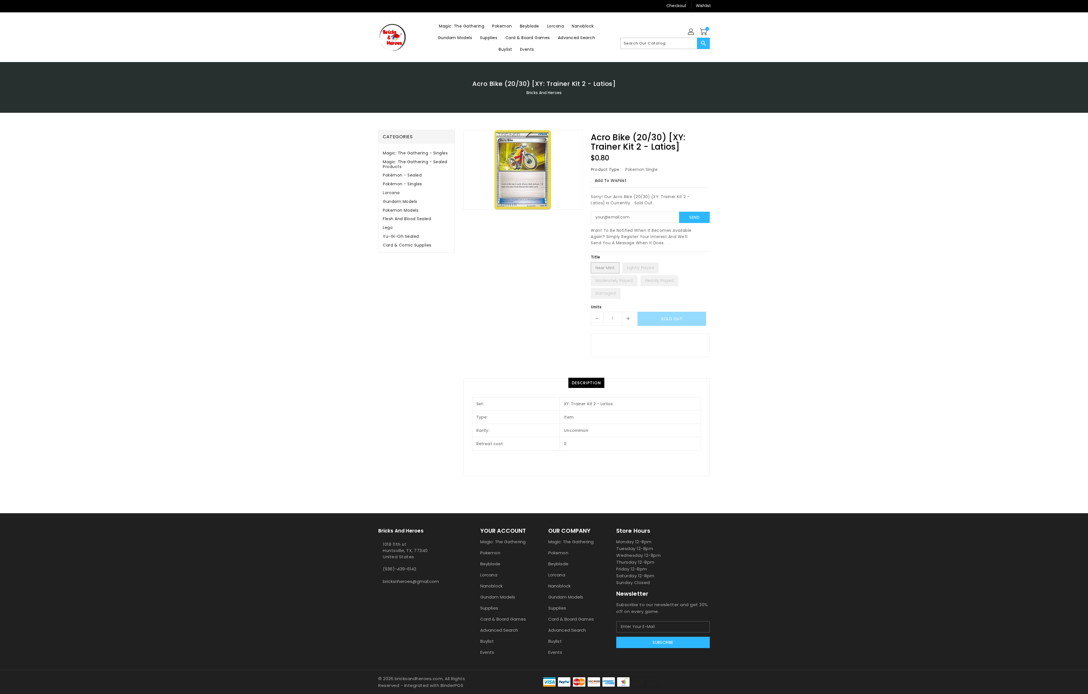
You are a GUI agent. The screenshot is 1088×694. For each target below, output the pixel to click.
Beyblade (490, 564)
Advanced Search (499, 630)
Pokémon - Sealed (402, 175)
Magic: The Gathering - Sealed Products (415, 164)
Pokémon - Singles (402, 184)
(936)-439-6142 (399, 569)
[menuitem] (461, 26)
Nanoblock (491, 586)
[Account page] (691, 32)
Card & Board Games (503, 619)
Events (487, 652)
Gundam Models (400, 201)
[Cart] (704, 32)
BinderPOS (452, 685)
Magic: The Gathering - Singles (415, 153)
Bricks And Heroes (544, 92)
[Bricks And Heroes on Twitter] (381, 5)
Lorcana (391, 193)
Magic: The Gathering (503, 542)
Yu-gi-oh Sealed (401, 236)
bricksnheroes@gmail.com (411, 581)
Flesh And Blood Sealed (407, 219)
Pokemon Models (400, 210)
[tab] (416, 153)
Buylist (487, 641)
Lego (388, 227)
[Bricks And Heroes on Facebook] (370, 5)
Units (596, 307)
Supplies (489, 608)
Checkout (676, 6)
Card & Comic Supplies (407, 245)
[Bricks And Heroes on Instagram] (392, 5)
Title (595, 257)
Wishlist (703, 6)
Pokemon (490, 553)
